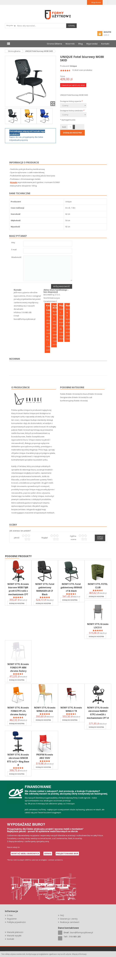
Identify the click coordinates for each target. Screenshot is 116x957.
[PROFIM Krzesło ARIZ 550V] (45, 742)
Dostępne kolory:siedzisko (72, 110)
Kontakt (10, 939)
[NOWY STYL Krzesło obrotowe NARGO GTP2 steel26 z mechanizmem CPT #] (98, 695)
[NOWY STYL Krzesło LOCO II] (98, 611)
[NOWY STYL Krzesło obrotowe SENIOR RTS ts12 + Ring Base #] (18, 742)
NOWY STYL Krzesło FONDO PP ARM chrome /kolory (18, 667)
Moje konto (96, 2)
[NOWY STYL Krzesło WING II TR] (71, 695)
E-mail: (14, 250)
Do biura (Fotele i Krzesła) (91, 394)
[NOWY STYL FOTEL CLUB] (98, 571)
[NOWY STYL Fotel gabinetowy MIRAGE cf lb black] (71, 571)
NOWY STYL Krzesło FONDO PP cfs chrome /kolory (18, 711)
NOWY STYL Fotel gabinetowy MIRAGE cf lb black (71, 587)
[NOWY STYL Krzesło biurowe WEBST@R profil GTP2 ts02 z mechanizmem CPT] (18, 571)
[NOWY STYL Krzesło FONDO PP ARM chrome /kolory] (18, 651)
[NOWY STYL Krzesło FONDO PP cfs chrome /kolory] (18, 695)
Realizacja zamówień (69, 922)
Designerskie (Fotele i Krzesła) (73, 397)
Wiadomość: (16, 257)
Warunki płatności (15, 932)
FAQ (62, 915)
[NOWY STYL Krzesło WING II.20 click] (45, 695)
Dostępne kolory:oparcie (71, 101)
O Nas (10, 915)
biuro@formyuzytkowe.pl (24, 319)
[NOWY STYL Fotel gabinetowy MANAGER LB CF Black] (45, 571)
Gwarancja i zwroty (69, 918)
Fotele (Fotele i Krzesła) (70, 394)
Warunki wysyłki (14, 935)
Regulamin (12, 918)
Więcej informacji (79, 954)
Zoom (52, 103)
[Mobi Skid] (13, 116)
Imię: (13, 243)
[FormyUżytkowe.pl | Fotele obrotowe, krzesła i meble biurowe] (58, 14)
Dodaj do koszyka (16, 603)
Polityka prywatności (16, 922)
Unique (73, 66)
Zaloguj (105, 2)
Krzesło (13, 182)
